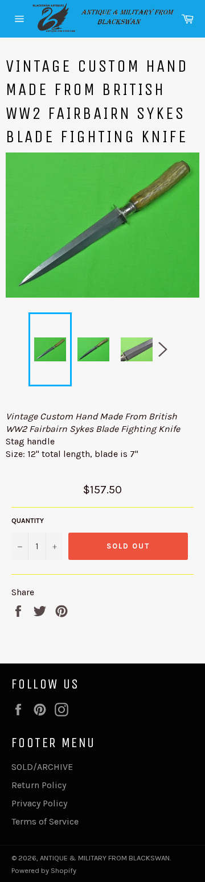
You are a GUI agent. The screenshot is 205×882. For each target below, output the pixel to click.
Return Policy (38, 785)
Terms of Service (45, 821)
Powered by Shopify (43, 870)
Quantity (27, 521)
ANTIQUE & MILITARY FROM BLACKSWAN (105, 858)
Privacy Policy (39, 803)
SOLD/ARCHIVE (42, 766)
